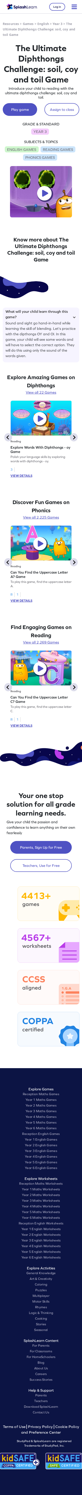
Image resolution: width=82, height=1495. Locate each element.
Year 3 (57, 24)
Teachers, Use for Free (41, 865)
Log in (57, 6)
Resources (11, 24)
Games (28, 24)
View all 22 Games (41, 392)
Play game (20, 109)
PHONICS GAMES (40, 157)
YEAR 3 (40, 131)
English (43, 24)
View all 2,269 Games (41, 642)
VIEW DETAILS (21, 476)
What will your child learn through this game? (36, 313)
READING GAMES (58, 149)
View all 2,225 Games (41, 517)
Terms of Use (15, 1427)
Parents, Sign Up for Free (41, 847)
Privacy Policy (40, 1427)
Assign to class (62, 109)
